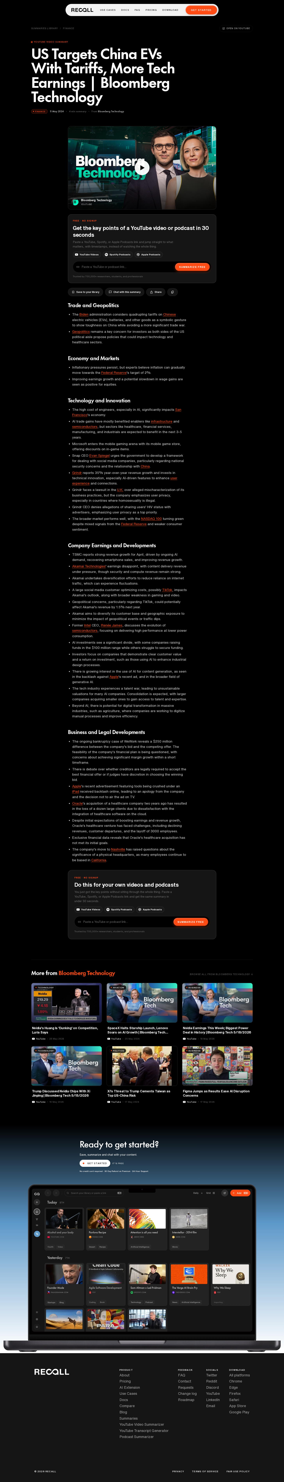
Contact (184, 1381)
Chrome (235, 1381)
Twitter (211, 1375)
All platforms (239, 1375)
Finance (68, 28)
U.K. (120, 489)
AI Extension (129, 1387)
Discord (212, 1387)
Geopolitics (81, 331)
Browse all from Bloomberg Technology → (221, 974)
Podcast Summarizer (136, 1436)
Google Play (239, 1412)
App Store (237, 1406)
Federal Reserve (114, 372)
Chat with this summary (127, 292)
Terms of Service (205, 1471)
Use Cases (108, 10)
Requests (185, 1387)
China (145, 466)
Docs (125, 10)
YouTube (213, 1393)
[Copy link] (172, 292)
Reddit (211, 1381)
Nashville (118, 849)
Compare (127, 1406)
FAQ (137, 10)
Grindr (77, 472)
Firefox (235, 1393)
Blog (123, 1412)
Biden (83, 314)
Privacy (178, 1471)
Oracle (77, 803)
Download (170, 10)
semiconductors (84, 426)
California (98, 860)
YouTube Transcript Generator (144, 1430)
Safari (234, 1399)
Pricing (151, 10)
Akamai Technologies (89, 566)
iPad (75, 791)
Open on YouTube (238, 28)
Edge (233, 1387)
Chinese (169, 314)
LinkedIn (213, 1399)
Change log (187, 1393)
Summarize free (192, 267)
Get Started (201, 10)
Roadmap (186, 1399)
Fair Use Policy (238, 1471)
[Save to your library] (96, 987)
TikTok (167, 589)
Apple (114, 676)
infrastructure (161, 421)
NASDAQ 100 (151, 518)
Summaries (128, 1418)
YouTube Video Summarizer (141, 1424)
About (124, 1375)
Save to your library (87, 292)
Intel (87, 625)
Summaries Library (44, 28)
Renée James (111, 625)
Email (210, 1406)
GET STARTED (97, 1163)
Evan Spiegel (99, 455)
